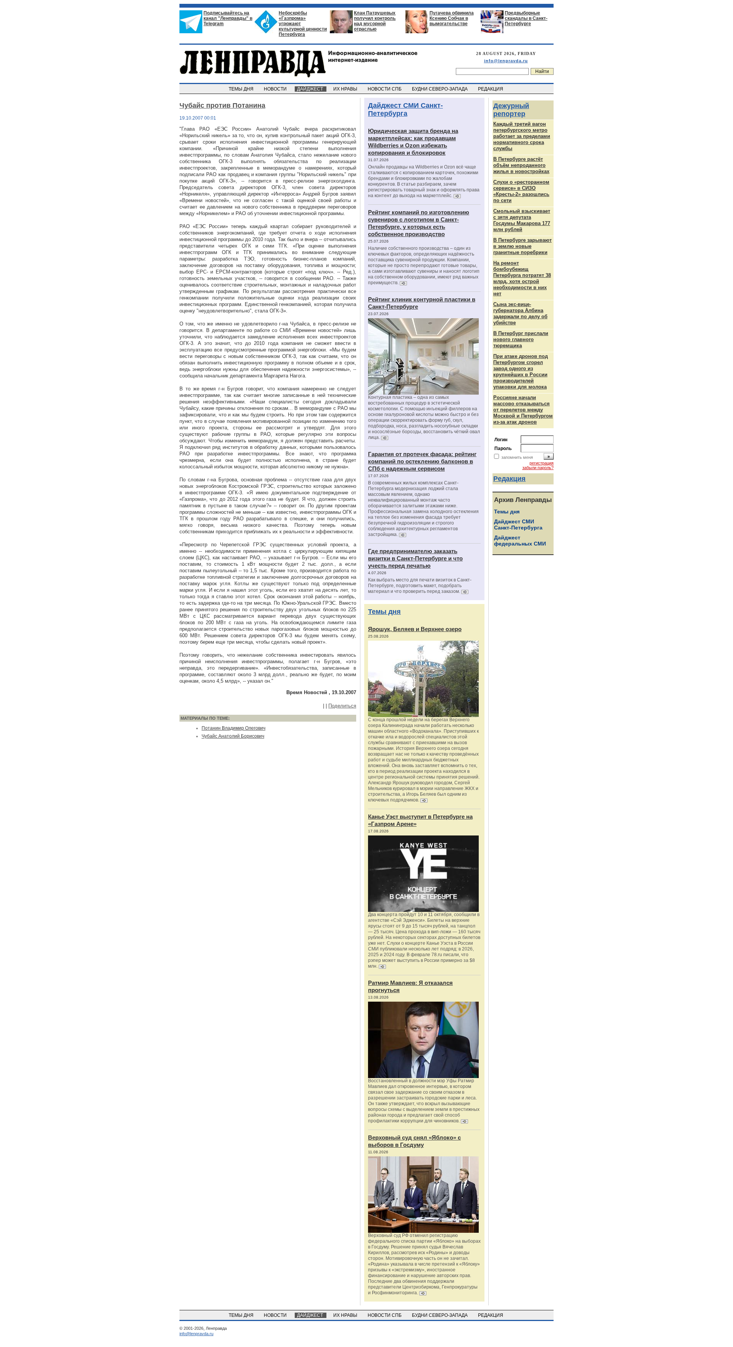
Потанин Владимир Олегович (233, 728)
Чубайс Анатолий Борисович (233, 736)
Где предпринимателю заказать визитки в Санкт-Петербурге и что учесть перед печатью (415, 558)
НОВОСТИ (276, 89)
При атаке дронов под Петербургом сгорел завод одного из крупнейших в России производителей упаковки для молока (520, 371)
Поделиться (342, 706)
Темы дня (384, 611)
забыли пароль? (538, 467)
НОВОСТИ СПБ (385, 89)
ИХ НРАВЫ (346, 89)
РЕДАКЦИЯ (491, 89)
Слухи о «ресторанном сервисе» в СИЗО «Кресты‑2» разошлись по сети (521, 191)
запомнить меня (517, 457)
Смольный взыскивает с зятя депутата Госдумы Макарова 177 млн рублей (521, 220)
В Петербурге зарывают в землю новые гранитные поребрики (522, 246)
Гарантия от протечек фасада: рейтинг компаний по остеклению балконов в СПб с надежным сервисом (422, 461)
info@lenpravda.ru (506, 60)
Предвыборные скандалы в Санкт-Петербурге (526, 18)
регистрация (542, 463)
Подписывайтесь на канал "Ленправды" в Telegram (227, 18)
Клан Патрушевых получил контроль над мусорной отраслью (375, 21)
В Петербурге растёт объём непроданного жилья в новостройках (521, 165)
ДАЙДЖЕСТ (310, 89)
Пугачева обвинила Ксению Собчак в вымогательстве (451, 18)
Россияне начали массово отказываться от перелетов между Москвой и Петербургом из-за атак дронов (523, 410)
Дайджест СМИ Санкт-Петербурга (405, 109)
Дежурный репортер (511, 110)
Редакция (509, 478)
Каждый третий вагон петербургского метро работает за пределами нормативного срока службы (521, 136)
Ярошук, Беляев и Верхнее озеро (415, 629)
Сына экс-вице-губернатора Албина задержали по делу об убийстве (520, 313)
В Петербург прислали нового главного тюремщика (520, 339)
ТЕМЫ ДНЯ (241, 89)
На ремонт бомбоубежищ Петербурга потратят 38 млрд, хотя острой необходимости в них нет (522, 278)
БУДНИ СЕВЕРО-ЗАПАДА (440, 89)
